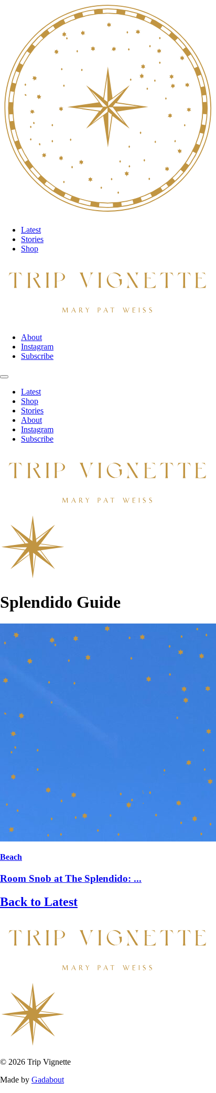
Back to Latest (39, 902)
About (31, 337)
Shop (29, 248)
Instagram (37, 346)
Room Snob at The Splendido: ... (71, 878)
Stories (32, 239)
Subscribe (37, 356)
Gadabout (47, 1079)
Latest (31, 229)
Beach (11, 856)
